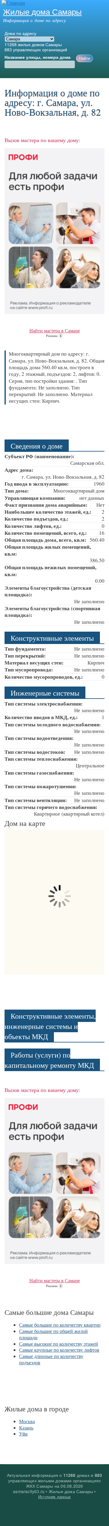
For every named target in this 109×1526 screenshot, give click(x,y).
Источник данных (54, 1496)
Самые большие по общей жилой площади (53, 1334)
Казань (26, 1427)
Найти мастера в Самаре (54, 330)
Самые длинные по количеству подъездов (51, 1359)
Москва (27, 1421)
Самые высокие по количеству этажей (58, 1343)
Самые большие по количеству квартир (60, 1324)
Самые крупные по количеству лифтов (59, 1350)
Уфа (23, 1433)
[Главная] (12, 3)
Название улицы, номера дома (38, 57)
